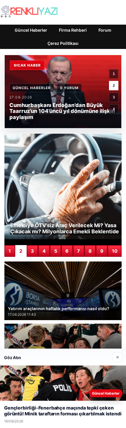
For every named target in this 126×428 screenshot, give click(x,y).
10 (115, 251)
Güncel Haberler (31, 30)
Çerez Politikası (63, 43)
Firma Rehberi (73, 30)
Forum (104, 30)
